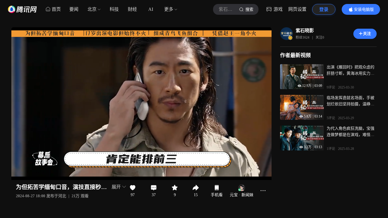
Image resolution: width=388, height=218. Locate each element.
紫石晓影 (305, 30)
